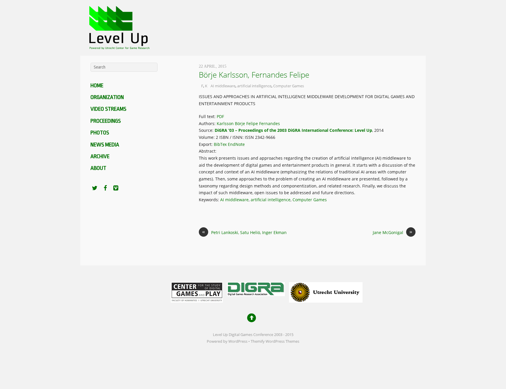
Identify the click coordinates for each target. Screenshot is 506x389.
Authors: (208, 123)
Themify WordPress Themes (275, 341)
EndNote (236, 144)
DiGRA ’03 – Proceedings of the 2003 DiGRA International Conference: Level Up (293, 130)
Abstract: (208, 151)
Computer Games (288, 85)
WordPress (237, 341)
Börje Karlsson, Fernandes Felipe (254, 74)
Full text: (208, 116)
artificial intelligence (254, 85)
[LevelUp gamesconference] (118, 45)
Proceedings (105, 121)
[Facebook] (105, 188)
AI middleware (223, 85)
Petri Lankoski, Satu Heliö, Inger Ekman (244, 232)
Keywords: (209, 199)
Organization (107, 97)
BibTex (220, 144)
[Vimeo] (116, 188)
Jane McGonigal (392, 232)
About (98, 168)
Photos (99, 132)
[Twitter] (94, 188)
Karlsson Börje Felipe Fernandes (248, 123)
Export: (206, 144)
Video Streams (108, 109)
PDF (220, 116)
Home (96, 85)
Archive (100, 156)
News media (104, 144)
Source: (207, 130)
